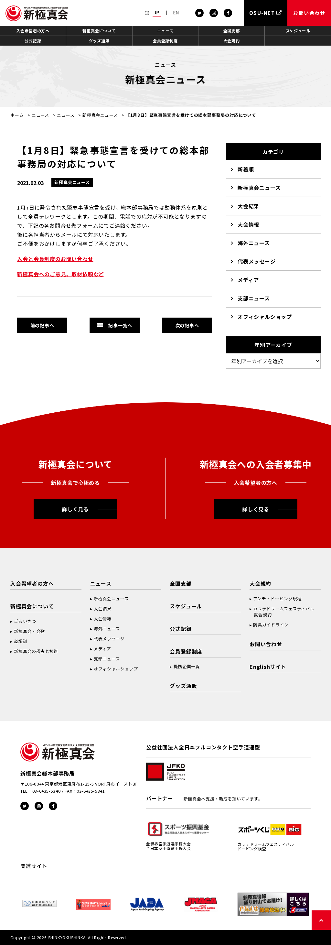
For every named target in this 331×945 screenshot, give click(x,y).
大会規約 (231, 40)
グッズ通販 (99, 40)
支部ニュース (254, 298)
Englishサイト (268, 666)
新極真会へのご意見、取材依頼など (60, 274)
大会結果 (248, 206)
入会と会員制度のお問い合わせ (55, 259)
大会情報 (248, 224)
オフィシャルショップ (265, 316)
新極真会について (98, 30)
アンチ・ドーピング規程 (277, 598)
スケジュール (298, 30)
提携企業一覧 (187, 666)
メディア (248, 280)
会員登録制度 (165, 40)
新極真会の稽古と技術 (36, 651)
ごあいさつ (25, 621)
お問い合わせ (266, 644)
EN (176, 12)
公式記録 (33, 40)
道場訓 (20, 641)
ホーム (17, 115)
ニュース (165, 30)
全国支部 (231, 30)
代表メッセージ (257, 261)
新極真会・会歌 (29, 631)
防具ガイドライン (270, 625)
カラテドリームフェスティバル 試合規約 (282, 611)
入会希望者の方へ (32, 30)
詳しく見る (75, 509)
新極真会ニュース (100, 115)
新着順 (246, 169)
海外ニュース (254, 243)
